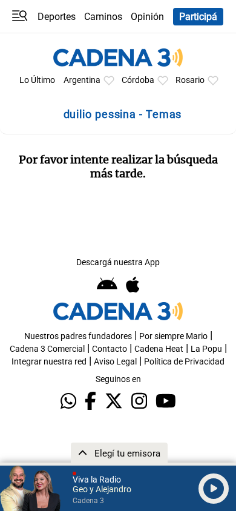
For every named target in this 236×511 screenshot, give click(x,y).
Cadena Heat (158, 349)
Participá (198, 16)
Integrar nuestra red (49, 362)
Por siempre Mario (173, 336)
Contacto (109, 349)
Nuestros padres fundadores (78, 336)
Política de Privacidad (184, 362)
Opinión (147, 16)
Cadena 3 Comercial (47, 349)
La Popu (206, 349)
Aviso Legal (115, 362)
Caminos (103, 16)
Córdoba (138, 80)
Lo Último (37, 80)
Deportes (57, 16)
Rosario (190, 80)
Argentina (82, 80)
